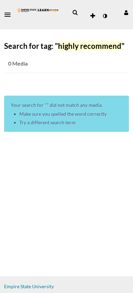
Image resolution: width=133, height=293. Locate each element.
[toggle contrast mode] (104, 16)
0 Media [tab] (18, 63)
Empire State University (29, 286)
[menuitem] (75, 12)
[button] (9, 14)
